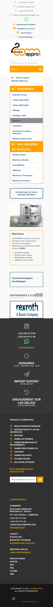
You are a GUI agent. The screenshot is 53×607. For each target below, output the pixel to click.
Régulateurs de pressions (27, 426)
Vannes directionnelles (26, 448)
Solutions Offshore (24, 462)
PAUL (12, 568)
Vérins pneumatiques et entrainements (23, 443)
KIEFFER (13, 562)
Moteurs (18, 435)
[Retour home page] (12, 77)
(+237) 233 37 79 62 (26, 333)
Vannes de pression (23, 439)
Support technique (21, 540)
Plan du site (16, 537)
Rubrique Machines (19, 80)
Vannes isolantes (22, 455)
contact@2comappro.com (26, 7)
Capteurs (19, 451)
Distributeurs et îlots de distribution (24, 430)
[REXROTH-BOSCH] (26, 309)
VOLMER (13, 571)
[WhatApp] (26, 20)
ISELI (12, 565)
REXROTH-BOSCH (17, 559)
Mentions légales (19, 549)
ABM (12, 574)
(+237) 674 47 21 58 (25, 11)
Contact (14, 534)
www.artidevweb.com (30, 601)
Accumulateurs (22, 458)
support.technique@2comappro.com (26, 15)
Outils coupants (23, 77)
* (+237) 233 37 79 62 (25, 2)
